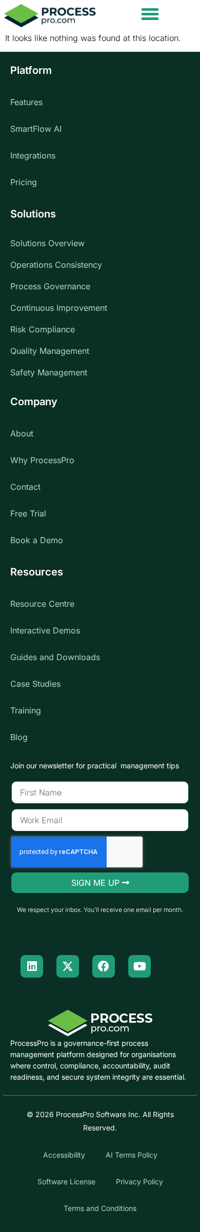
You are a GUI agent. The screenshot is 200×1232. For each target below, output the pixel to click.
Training (25, 710)
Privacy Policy (139, 1181)
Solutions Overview (47, 243)
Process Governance (50, 286)
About (21, 433)
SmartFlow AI (36, 129)
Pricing (23, 182)
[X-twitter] (67, 966)
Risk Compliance (42, 329)
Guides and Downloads (55, 657)
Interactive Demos (45, 630)
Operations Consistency (56, 265)
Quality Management (49, 351)
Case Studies (35, 684)
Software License (66, 1181)
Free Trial (28, 513)
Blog (19, 737)
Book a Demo (36, 540)
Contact (25, 487)
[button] (150, 14)
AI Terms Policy (131, 1154)
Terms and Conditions (100, 1208)
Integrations (32, 155)
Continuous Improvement (58, 308)
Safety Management (48, 372)
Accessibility (64, 1154)
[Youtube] (139, 966)
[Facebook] (103, 966)
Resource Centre (42, 604)
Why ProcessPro (42, 460)
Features (26, 102)
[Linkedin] (32, 966)
